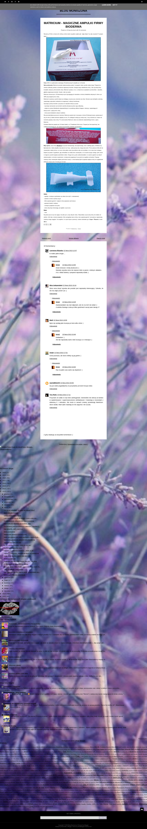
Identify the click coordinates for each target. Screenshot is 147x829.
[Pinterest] (12, 1)
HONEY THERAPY (123, 766)
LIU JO (129, 775)
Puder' (53, 792)
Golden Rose (26, 766)
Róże (39, 794)
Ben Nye (81, 751)
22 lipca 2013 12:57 (70, 250)
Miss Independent (56, 285)
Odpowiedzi (56, 261)
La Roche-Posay (44, 775)
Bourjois (89, 754)
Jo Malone (128, 768)
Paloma (22, 787)
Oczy (6, 785)
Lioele (120, 775)
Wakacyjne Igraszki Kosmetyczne (15, 534)
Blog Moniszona (73, 10)
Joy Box (11, 770)
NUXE (142, 782)
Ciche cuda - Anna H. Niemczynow (21, 705)
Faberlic (51, 763)
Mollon (2, 782)
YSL (97, 804)
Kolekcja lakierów (10, 559)
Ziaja (20, 806)
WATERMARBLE (5, 804)
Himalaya (104, 766)
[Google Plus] (15, 1)
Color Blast (144, 756)
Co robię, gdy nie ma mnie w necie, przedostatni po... (22, 572)
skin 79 (28, 797)
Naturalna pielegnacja (107, 782)
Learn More (106, 5)
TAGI (145, 797)
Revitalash (129, 792)
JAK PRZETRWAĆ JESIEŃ (96, 768)
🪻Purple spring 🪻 (16, 694)
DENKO (135, 759)
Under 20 (41, 801)
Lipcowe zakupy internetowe (13, 569)
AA (37, 747)
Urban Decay (49, 801)
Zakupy (125, 804)
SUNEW (111, 797)
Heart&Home (80, 766)
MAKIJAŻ (110, 777)
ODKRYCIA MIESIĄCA (25, 784)
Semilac (92, 794)
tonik (50, 799)
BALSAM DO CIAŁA (111, 749)
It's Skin (80, 768)
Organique (109, 785)
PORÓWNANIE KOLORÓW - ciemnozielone (19, 521)
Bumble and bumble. (132, 754)
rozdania (26, 794)
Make (73, 777)
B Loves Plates (95, 749)
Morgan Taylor (15, 782)
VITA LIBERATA (136, 801)
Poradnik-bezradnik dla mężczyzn (100, 790)
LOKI (137, 775)
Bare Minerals (126, 749)
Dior (39, 761)
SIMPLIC (23, 797)
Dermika (21, 761)
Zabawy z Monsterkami (17, 648)
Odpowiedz (53, 256)
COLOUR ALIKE (53, 759)
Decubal (126, 758)
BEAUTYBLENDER (52, 751)
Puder (49, 792)
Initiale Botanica (58, 768)
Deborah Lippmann (118, 758)
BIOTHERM (18, 754)
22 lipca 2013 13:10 (69, 285)
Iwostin (85, 768)
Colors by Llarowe (42, 758)
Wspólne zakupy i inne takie (18, 673)
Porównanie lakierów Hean (13, 548)
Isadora (76, 768)
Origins (138, 785)
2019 (4, 475)
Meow (96, 780)
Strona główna (74, 238)
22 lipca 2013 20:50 (67, 383)
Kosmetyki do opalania (42, 773)
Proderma (22, 792)
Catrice (33, 756)
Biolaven (144, 751)
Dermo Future (28, 761)
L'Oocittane (7, 775)
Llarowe (133, 775)
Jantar (114, 768)
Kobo (106, 770)
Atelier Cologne (59, 749)
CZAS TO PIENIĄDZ (74, 758)
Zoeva (27, 806)
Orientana (125, 785)
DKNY (43, 761)
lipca (6, 507)
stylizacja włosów (103, 797)
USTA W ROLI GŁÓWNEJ (66, 801)
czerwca (7, 577)
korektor (131, 770)
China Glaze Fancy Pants (12, 516)
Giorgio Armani (136, 763)
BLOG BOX (43, 754)
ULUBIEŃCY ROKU (14, 801)
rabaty (72, 792)
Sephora (105, 794)
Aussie (65, 749)
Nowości (128, 782)
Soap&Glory (57, 797)
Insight (68, 768)
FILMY (89, 763)
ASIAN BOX (48, 749)
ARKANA (3, 749)
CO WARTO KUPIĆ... (118, 756)
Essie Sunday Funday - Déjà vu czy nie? (17, 545)
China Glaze (65, 756)
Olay (65, 784)
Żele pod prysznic (47, 806)
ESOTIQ (144, 761)
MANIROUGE (134, 777)
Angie (52, 353)
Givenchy (144, 763)
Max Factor (68, 780)
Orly (143, 785)
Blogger (82, 741)
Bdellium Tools (20, 751)
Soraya (68, 797)
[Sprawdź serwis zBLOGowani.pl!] (6, 617)
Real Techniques (84, 792)
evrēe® (42, 763)
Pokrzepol (52, 790)
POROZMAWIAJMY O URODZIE (119, 790)
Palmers (17, 787)
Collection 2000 (136, 756)
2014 (4, 489)
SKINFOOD (39, 797)
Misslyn (131, 780)
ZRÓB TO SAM (38, 806)
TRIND (113, 799)
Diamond (35, 761)
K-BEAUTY (27, 770)
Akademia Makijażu (62, 747)
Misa (126, 780)
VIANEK (102, 801)
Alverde (97, 747)
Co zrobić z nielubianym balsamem (21, 632)
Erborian (137, 761)
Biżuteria (28, 754)
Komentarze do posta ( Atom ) (78, 444)
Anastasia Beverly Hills (107, 747)
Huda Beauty (143, 766)
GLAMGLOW (11, 766)
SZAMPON (131, 797)
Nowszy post (46, 238)
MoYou (22, 782)
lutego (6, 588)
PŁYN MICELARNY (29, 790)
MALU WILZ (126, 777)
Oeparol (52, 784)
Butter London (11, 756)
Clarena (94, 756)
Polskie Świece (79, 790)
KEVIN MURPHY (66, 770)
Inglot (49, 768)
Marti (51, 320)
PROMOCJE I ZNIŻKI (31, 792)
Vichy (107, 801)
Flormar (93, 763)
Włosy (31, 804)
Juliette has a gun (19, 770)
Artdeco (24, 749)
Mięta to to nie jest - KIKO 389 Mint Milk (17, 556)
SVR (115, 797)
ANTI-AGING (123, 747)
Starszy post (101, 238)
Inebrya (45, 768)
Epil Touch (132, 761)
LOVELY (144, 775)
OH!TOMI (57, 784)
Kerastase (59, 770)
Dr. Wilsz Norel (76, 761)
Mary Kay (34, 780)
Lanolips (66, 775)
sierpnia (7, 505)
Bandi (119, 749)
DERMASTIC (14, 761)
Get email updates (74, 813)
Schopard (57, 794)
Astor (53, 749)
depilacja (140, 758)
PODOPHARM (44, 790)
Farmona (56, 763)
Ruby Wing (44, 794)
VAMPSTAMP (79, 801)
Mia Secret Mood (104, 780)
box (93, 754)
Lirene (124, 775)
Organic (102, 784)
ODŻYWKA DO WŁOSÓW (41, 784)
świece (142, 797)
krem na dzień (119, 773)
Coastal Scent (128, 756)
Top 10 (68, 799)
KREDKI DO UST (96, 773)
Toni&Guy (46, 799)
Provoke (39, 792)
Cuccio (67, 758)
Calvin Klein (23, 756)
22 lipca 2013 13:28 (69, 302)
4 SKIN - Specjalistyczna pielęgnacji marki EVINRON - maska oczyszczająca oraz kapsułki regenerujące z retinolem (47, 727)
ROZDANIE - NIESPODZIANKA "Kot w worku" (24, 624)
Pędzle (114, 787)
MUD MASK (34, 782)
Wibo (22, 804)
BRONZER (108, 754)
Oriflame (133, 785)
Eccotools (97, 761)
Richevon (139, 792)
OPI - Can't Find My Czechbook (14, 575)
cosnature (62, 758)
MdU (80, 780)
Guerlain (49, 766)
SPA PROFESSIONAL (77, 797)
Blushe (49, 754)
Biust (23, 754)
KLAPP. (91, 770)
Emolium (123, 761)
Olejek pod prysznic (77, 784)
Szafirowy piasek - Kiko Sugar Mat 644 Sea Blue (20, 561)
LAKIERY (53, 775)
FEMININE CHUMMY (73, 763)
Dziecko (92, 761)
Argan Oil (144, 747)
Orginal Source (117, 784)
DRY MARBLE (85, 761)
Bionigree (11, 754)
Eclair (101, 761)
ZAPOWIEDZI (134, 804)
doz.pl (58, 761)
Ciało (78, 756)
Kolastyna (119, 770)
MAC (44, 777)
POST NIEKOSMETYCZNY (9, 792)
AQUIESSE (132, 747)
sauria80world (55, 383)
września (7, 502)
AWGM (88, 749)
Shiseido (133, 794)
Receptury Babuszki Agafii (96, 792)
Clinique (105, 756)
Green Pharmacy (40, 766)
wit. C (26, 804)
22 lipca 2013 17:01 (61, 353)
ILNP (36, 768)
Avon (84, 749)
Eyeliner (46, 763)
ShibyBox (127, 794)
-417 (1, 747)
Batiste (7, 751)
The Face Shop (22, 799)
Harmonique (65, 766)
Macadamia (49, 777)
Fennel (81, 763)
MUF (39, 782)
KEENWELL (52, 770)
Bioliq (1, 754)
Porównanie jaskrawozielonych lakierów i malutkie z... (22, 526)
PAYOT (58, 787)
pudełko (44, 792)
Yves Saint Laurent (115, 804)
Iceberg (10, 768)
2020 (4, 472)
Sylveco (119, 797)
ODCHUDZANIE (13, 784)
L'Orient (36, 775)
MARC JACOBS (21, 780)
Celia (44, 756)
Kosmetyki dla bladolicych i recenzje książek (19, 703)
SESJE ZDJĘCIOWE (118, 794)
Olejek (69, 784)
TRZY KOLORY (120, 799)
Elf (120, 761)
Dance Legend (100, 758)
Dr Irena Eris (64, 761)
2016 (4, 483)
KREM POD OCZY (137, 773)
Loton (140, 775)
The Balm (3, 799)
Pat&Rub (52, 788)
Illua (33, 768)
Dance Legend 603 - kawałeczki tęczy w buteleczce (21, 553)
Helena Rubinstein (89, 766)
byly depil (17, 756)
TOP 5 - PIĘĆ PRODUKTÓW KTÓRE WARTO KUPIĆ (85, 799)
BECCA (60, 751)
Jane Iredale (108, 768)
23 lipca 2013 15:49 (69, 334)
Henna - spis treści (9, 688)
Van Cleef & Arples (88, 801)
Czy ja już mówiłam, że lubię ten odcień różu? (19, 510)
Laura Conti (72, 775)
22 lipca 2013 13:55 (60, 320)
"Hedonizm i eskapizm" (12, 686)
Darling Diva (108, 758)
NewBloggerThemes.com (85, 826)
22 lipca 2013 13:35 (69, 265)
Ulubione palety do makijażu (29, 801)
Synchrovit (125, 797)
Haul (70, 766)
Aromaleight (10, 749)
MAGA (69, 777)
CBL (41, 756)
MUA (29, 782)
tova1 (74, 30)
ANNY (117, 747)
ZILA (23, 806)
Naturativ (117, 782)
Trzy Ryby (53, 395)
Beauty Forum (29, 752)
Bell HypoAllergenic (73, 751)
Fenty (85, 763)
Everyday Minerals (31, 763)
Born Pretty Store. (76, 754)
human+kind (4, 768)
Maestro (65, 777)
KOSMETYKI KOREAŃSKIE (56, 773)
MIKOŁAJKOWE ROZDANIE (18, 640)
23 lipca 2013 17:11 (64, 395)
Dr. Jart (70, 761)
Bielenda (117, 752)
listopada (7, 497)
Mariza (29, 780)
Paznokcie (66, 787)
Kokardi (113, 770)
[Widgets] (142, 809)
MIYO (136, 780)
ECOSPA (105, 761)
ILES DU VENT (21, 768)
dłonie (47, 761)
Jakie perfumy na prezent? (18, 716)
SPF (84, 797)
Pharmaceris (121, 787)
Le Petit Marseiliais (97, 775)
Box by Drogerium (99, 754)
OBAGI (2, 784)
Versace (96, 801)
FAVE (66, 763)
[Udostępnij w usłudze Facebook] (50, 224)
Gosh (33, 766)
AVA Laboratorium (72, 749)
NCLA (122, 782)
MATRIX (62, 780)
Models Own (142, 780)
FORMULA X (117, 763)
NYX (145, 782)
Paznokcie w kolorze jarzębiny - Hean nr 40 (18, 550)
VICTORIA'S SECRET (115, 801)
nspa (132, 782)
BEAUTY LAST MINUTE (40, 751)
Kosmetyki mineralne (73, 773)
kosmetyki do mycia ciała (29, 773)
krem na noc (127, 773)
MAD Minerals (58, 777)
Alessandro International (75, 747)
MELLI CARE (90, 780)
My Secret (59, 782)
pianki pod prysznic (141, 787)
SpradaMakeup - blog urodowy (14, 692)
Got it (115, 5)
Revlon (134, 792)
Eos (127, 761)
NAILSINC (82, 782)
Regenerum (113, 792)
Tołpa (41, 799)
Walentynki (144, 801)
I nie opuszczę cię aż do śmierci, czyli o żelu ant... (21, 518)
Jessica (122, 768)
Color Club (4, 759)
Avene (79, 749)
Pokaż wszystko (142, 738)
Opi (85, 785)
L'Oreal (13, 775)
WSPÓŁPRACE (47, 804)
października (8, 499)
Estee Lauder (16, 763)
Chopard (73, 756)
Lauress (88, 775)
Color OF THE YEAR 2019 (15, 758)
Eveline (23, 763)
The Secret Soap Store (33, 799)
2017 (4, 480)
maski (57, 780)
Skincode (33, 797)
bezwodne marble (101, 751)
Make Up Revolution (102, 777)
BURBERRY (3, 756)
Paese (2, 787)
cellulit (53, 756)
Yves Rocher (104, 804)
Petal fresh (92, 787)
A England (33, 747)
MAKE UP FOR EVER (89, 777)
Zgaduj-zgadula (13, 806)
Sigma (138, 794)
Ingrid (52, 768)
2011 (4, 596)
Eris (141, 761)
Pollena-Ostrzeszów (69, 790)
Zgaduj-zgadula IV (15, 657)
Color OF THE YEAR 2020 (29, 758)
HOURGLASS (134, 766)
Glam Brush (3, 766)
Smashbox (49, 797)
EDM (110, 761)
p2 (146, 785)
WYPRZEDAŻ (72, 804)
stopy (97, 797)
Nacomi (66, 782)
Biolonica (6, 754)
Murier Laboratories (50, 782)
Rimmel (144, 792)
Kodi (109, 770)
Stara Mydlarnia (91, 797)
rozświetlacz (33, 794)
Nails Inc (76, 782)
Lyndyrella (39, 777)
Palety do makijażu (9, 787)
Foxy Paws (124, 763)
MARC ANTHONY (11, 780)
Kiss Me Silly (85, 770)
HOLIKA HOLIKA (112, 766)
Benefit (86, 751)
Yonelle (89, 804)
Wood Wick (38, 804)
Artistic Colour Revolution (38, 749)
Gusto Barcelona (57, 766)
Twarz (79, 228)
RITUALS (3, 794)
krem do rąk (104, 773)
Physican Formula (131, 787)
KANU (37, 770)
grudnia (7, 494)
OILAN (62, 784)
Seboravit (70, 794)
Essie (8, 763)
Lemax (106, 775)
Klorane (102, 770)
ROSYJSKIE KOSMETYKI (14, 794)
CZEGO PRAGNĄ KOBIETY (88, 758)
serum (110, 794)
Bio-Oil (128, 751)
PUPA (57, 792)
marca (6, 586)
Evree (38, 763)
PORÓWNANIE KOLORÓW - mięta (16, 564)
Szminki (137, 797)
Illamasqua (29, 768)
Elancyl (116, 761)
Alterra (92, 747)
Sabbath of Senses (10, 715)
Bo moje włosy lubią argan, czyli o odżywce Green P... (22, 567)
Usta (56, 801)
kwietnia (7, 583)
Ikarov (14, 768)
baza (10, 751)
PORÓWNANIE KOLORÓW (137, 790)
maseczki (52, 780)
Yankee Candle (81, 804)
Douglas (51, 761)
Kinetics (78, 770)
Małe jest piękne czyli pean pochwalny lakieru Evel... (21, 537)
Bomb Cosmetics (65, 754)
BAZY (14, 751)
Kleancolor (96, 770)
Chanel (58, 756)
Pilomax (9, 790)
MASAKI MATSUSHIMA (43, 780)
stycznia (7, 591)
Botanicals (84, 754)
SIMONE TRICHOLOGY (14, 797)
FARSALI (61, 763)
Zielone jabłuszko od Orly (12, 542)
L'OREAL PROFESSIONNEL (24, 775)
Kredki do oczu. (86, 773)
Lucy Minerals (4, 777)
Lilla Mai (110, 775)
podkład (37, 790)
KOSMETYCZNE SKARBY (14, 773)
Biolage (139, 751)
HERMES (98, 766)
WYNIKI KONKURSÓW (60, 804)
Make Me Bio (79, 777)
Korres (135, 770)
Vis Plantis (129, 801)
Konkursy (125, 770)
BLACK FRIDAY (35, 754)
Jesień (118, 768)
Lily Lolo (116, 775)
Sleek (44, 797)
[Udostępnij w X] (48, 224)
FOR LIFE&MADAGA (107, 763)
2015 (4, 486)
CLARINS (100, 756)
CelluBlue (48, 756)
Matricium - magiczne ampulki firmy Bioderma (19, 540)
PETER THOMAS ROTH (104, 787)
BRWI (113, 754)
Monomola (8, 782)
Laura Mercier (80, 775)
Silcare (142, 794)
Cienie (86, 756)
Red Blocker (106, 792)
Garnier (130, 763)
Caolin (29, 756)
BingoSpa (123, 751)
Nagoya (71, 782)
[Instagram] (18, 1)
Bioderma (74, 228)
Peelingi (75, 787)
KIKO (73, 770)
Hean (74, 766)
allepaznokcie (86, 747)
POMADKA (87, 790)
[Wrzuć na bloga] (46, 224)
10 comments (82, 30)
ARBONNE (139, 747)
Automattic (64, 826)
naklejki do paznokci (90, 782)
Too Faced (62, 799)
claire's (90, 756)
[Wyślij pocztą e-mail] (44, 224)
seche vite (76, 794)
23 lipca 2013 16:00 (69, 367)
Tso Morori (140, 799)
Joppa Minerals (4, 770)
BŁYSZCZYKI (56, 754)
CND (109, 756)
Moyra (26, 782)
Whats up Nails (15, 804)
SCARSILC (51, 794)
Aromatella (18, 749)
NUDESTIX (137, 782)
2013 (4, 491)
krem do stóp (112, 773)
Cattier (38, 756)
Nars (97, 782)
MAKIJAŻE (118, 777)
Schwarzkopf (64, 794)
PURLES (67, 792)
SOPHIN (63, 797)
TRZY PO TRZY (131, 799)
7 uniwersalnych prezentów (22, 747)
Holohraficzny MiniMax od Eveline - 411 (17, 524)
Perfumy (86, 788)
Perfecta (80, 787)
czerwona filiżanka (56, 250)
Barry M (134, 749)
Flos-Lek (98, 763)
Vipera (123, 801)
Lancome (61, 775)
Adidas (54, 747)
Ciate (82, 756)
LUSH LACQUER (30, 777)
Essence (3, 763)
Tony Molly (55, 799)
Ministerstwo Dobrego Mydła (117, 780)
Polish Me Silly (59, 790)
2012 (4, 594)
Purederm (62, 792)
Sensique (98, 794)
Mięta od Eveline (9, 532)
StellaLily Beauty (9, 726)
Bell (65, 752)
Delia (130, 758)
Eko (113, 761)
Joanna (134, 768)
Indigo (40, 768)
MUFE (43, 782)
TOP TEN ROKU (105, 799)
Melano (84, 780)
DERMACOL (6, 761)
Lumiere (17, 777)
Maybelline (75, 780)
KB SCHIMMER (44, 770)
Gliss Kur (18, 766)
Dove (55, 761)
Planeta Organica (17, 790)
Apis (128, 747)
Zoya (31, 806)
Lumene (12, 777)
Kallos (33, 770)
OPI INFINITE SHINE (93, 784)
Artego (29, 749)
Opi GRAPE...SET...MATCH (13, 529)
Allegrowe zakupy (15, 665)
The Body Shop (11, 799)
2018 (4, 478)
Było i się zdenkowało (11, 513)
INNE (65, 768)
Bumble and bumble (120, 754)
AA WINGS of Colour (45, 747)
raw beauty (77, 792)
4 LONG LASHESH (9, 747)
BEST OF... (92, 751)
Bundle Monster (142, 754)
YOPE (94, 804)
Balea (102, 749)
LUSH (22, 777)
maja (6, 580)
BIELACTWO (110, 751)
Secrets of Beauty (84, 794)
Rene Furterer (121, 792)
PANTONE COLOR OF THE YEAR (37, 788)
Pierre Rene (3, 790)
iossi (72, 768)
